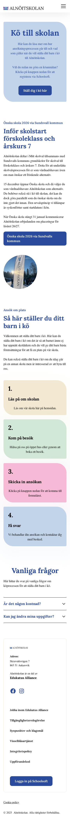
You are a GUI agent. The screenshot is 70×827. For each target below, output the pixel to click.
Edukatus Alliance (23, 678)
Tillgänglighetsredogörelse (27, 720)
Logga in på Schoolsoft (31, 781)
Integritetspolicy (21, 751)
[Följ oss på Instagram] (21, 691)
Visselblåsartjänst (21, 741)
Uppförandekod (20, 761)
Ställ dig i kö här (35, 90)
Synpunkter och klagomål (26, 730)
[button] (62, 6)
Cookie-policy (11, 802)
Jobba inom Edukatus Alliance (29, 710)
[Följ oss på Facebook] (13, 691)
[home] (24, 7)
